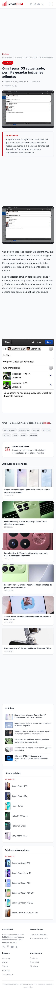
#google (46, 430)
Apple (4, 962)
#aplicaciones (9, 430)
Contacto (34, 958)
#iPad (23, 435)
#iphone (33, 435)
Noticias (5, 54)
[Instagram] (35, 4)
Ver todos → (9, 779)
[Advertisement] (28, 181)
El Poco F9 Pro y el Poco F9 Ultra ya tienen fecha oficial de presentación (32, 740)
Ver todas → (7, 974)
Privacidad (34, 962)
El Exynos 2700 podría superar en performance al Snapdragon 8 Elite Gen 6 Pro (31, 758)
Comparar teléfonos (39, 934)
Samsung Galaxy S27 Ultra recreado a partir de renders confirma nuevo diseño (33, 732)
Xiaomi (5, 966)
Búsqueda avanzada (39, 938)
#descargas (24, 430)
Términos (34, 966)
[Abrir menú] (51, 4)
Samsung (6, 958)
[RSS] (42, 4)
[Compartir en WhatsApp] (16, 86)
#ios (15, 435)
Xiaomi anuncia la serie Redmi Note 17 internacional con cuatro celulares (30, 716)
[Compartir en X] (13, 86)
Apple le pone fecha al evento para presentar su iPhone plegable (33, 724)
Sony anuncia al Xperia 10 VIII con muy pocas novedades (33, 749)
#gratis (6, 435)
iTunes (46, 422)
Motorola (6, 970)
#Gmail (36, 430)
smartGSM (36, 82)
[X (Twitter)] (31, 4)
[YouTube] (38, 4)
